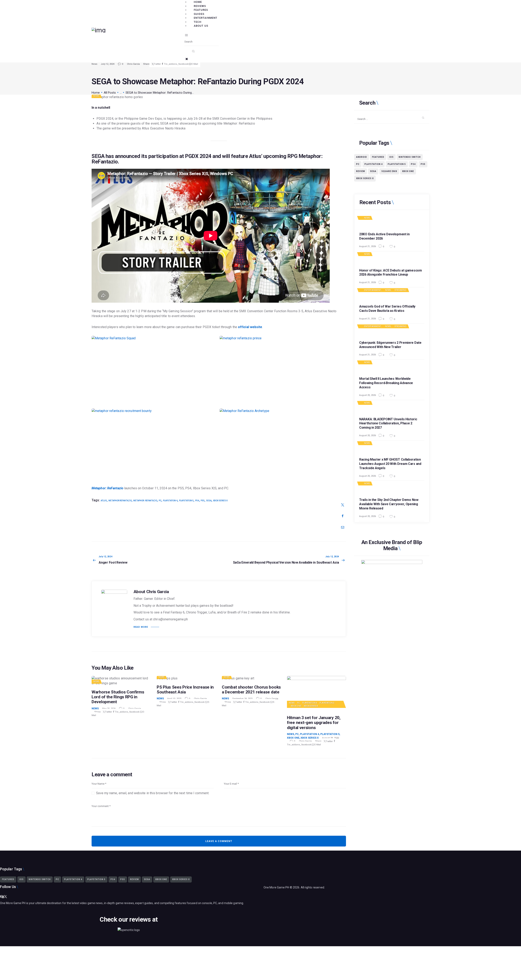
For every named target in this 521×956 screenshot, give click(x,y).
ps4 (197, 500)
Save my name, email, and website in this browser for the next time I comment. (152, 793)
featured (378, 157)
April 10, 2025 (174, 698)
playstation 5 (186, 500)
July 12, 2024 (107, 64)
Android (361, 157)
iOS (391, 157)
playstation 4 (170, 500)
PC (160, 500)
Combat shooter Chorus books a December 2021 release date (251, 689)
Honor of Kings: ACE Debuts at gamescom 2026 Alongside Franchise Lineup (390, 272)
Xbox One (296, 706)
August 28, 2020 (330, 738)
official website (250, 327)
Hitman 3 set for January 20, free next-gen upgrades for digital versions (313, 722)
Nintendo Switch (410, 157)
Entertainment (372, 290)
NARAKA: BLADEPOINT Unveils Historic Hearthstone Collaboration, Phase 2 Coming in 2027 (388, 423)
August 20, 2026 (367, 395)
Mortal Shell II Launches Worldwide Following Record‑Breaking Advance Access (386, 383)
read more (141, 627)
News (94, 64)
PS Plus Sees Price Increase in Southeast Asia (185, 689)
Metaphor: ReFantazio (107, 488)
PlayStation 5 (327, 703)
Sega (208, 500)
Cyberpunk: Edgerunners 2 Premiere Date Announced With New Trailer (390, 345)
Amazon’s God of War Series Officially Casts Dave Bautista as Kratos (387, 308)
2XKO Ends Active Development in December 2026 (384, 236)
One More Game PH (276, 887)
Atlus (104, 500)
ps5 (203, 500)
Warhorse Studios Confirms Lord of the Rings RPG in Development (118, 697)
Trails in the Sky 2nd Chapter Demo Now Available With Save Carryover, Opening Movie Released (388, 504)
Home (96, 92)
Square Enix (389, 171)
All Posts (110, 92)
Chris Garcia (133, 64)
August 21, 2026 (367, 246)
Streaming (400, 290)
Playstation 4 (309, 703)
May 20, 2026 (109, 708)
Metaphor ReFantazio (120, 500)
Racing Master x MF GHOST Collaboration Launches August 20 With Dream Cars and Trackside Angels (390, 464)
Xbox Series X (220, 500)
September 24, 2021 (242, 698)
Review (360, 171)
